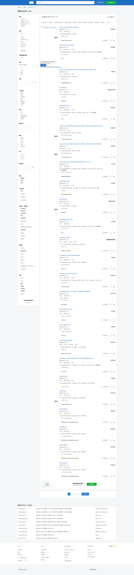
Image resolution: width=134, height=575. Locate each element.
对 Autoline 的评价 (45, 557)
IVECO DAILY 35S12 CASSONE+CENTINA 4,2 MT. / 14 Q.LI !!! (75, 162)
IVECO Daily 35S (22, 512)
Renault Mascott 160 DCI (66, 219)
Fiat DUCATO (63, 87)
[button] (110, 40)
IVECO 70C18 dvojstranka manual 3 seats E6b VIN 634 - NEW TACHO (78, 69)
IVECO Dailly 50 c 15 (65, 324)
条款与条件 (43, 549)
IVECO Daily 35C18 (23, 518)
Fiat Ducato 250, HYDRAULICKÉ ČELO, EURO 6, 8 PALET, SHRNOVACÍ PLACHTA (81, 126)
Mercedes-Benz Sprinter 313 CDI (68, 273)
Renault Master (63, 409)
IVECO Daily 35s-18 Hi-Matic (67, 45)
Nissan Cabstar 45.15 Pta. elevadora (69, 27)
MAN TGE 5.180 (22, 538)
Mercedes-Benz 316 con (66, 309)
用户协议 (60, 67)
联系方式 (20, 554)
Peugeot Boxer (63, 376)
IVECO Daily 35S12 (23, 531)
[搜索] (38, 2)
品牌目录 (43, 559)
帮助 (19, 552)
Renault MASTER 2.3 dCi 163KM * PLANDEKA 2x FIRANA (75, 291)
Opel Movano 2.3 (22, 521)
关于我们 (20, 549)
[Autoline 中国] (23, 2)
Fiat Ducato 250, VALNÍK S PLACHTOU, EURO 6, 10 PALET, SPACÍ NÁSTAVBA (80, 144)
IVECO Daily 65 (22, 525)
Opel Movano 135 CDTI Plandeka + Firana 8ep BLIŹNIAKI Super (76, 358)
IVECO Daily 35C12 (23, 535)
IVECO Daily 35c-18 (65, 105)
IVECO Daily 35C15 (65, 181)
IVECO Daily (63, 391)
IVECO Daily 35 (22, 508)
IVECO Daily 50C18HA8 (66, 340)
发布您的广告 (92, 484)
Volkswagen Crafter (65, 237)
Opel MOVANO (63, 199)
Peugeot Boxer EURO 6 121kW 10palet (70, 255)
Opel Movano (63, 427)
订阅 (43, 65)
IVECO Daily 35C (22, 515)
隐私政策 (55, 67)
